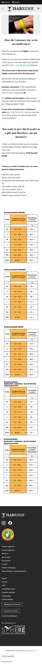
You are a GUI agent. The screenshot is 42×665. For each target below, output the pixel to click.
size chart (27, 65)
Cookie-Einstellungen (9, 616)
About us (5, 554)
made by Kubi (6, 661)
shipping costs (31, 650)
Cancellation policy (8, 589)
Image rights (6, 596)
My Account (6, 557)
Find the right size (8, 546)
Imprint (4, 578)
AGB (3, 585)
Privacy (4, 582)
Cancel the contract (11, 611)
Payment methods (8, 592)
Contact (5, 564)
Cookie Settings (7, 599)
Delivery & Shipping (8, 568)
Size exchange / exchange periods (14, 571)
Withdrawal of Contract (12, 604)
